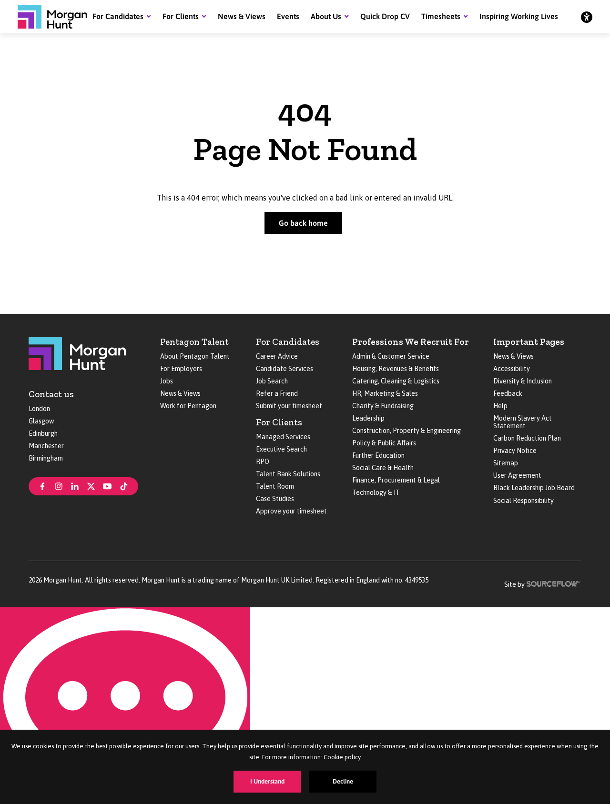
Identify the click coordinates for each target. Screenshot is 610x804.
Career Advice (277, 356)
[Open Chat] (125, 705)
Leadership (368, 418)
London (39, 408)
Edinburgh (43, 433)
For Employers (181, 368)
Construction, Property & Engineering (406, 430)
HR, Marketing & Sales (385, 393)
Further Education (378, 455)
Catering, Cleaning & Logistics (395, 381)
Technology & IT (376, 492)
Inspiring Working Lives (518, 16)
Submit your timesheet (289, 406)
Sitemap (505, 463)
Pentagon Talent (194, 341)
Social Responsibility (523, 500)
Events (288, 16)
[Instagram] (58, 485)
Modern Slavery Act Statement (522, 422)
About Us (326, 16)
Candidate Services (284, 368)
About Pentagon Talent (195, 356)
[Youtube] (107, 485)
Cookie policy (342, 757)
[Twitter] (91, 485)
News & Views (241, 16)
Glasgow (41, 421)
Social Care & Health (383, 468)
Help (500, 406)
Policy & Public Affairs (384, 443)
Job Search (272, 381)
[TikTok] (124, 485)
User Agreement (517, 475)
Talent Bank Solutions (288, 474)
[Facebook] (42, 485)
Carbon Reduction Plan (527, 438)
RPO (262, 461)
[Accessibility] (586, 16)
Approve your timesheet (291, 511)
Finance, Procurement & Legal (396, 480)
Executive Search (281, 449)
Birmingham (46, 458)
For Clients (181, 16)
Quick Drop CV (385, 16)
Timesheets (440, 16)
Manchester (46, 446)
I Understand (267, 781)
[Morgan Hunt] (52, 17)
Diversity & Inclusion (522, 381)
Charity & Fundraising (383, 406)
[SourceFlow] (554, 583)
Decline (343, 781)
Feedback (507, 393)
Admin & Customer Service (390, 356)
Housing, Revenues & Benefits (395, 368)
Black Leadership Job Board (534, 488)
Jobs (166, 381)
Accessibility (511, 368)
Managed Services (283, 437)
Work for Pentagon (188, 406)
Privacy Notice (515, 450)
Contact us (51, 394)
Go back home (303, 223)
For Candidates (117, 16)
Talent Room (275, 486)
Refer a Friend (277, 393)
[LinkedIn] (75, 485)
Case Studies (275, 498)
